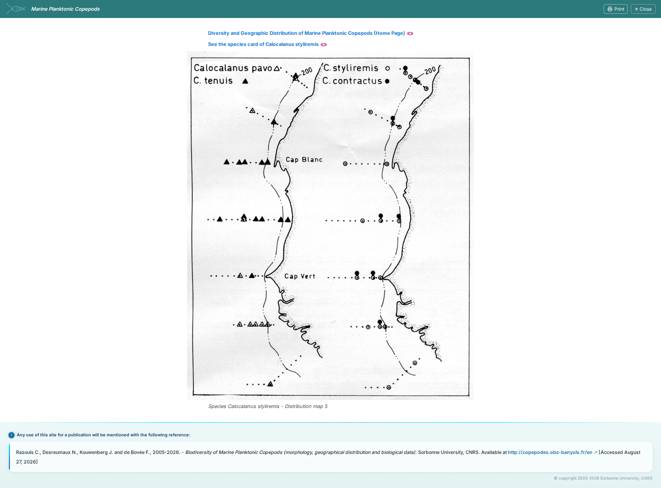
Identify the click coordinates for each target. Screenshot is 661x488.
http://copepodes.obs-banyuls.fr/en (550, 452)
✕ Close (643, 9)
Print (619, 9)
